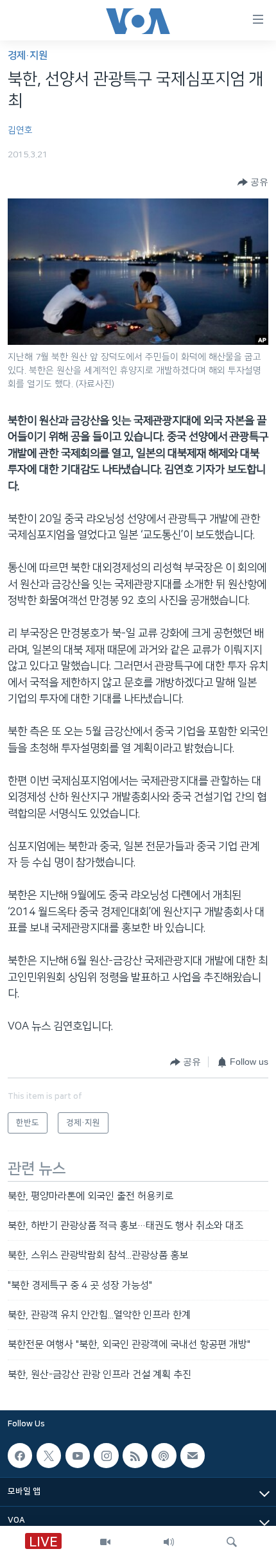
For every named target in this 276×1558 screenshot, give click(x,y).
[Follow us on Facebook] (20, 1456)
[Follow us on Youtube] (77, 1456)
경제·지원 (27, 55)
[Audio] (169, 1542)
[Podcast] (163, 1456)
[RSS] (135, 1456)
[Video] (105, 1542)
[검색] (231, 1542)
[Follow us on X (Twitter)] (49, 1456)
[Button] (252, 182)
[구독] (192, 1456)
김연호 (20, 130)
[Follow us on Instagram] (106, 1456)
